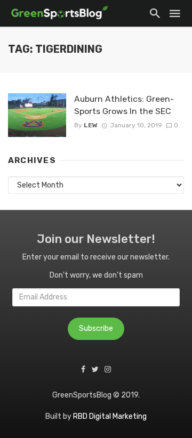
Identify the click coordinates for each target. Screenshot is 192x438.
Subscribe (96, 328)
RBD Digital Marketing (110, 416)
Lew (91, 125)
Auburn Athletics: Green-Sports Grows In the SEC (124, 105)
